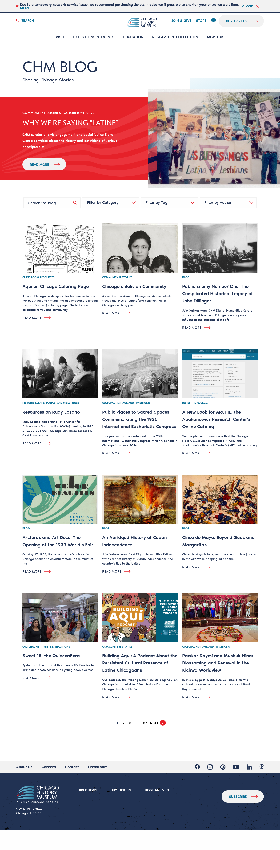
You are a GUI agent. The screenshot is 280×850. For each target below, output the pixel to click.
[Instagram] (210, 767)
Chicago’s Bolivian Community (134, 286)
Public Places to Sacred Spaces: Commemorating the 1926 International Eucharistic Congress (139, 419)
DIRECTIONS (87, 789)
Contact (72, 766)
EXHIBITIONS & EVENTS (93, 37)
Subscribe (238, 796)
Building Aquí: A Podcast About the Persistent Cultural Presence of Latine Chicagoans (139, 662)
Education (133, 37)
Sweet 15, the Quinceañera (51, 655)
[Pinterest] (222, 767)
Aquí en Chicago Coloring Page (55, 286)
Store (201, 20)
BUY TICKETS (121, 789)
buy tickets (236, 20)
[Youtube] (236, 767)
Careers (49, 766)
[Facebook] (197, 767)
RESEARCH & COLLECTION (175, 37)
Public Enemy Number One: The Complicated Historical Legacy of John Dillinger (217, 293)
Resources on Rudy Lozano (51, 411)
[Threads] (261, 767)
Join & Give (181, 20)
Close (247, 6)
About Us (24, 766)
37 (145, 722)
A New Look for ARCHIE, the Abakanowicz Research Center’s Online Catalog (216, 419)
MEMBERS (215, 37)
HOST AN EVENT (158, 789)
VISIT (60, 37)
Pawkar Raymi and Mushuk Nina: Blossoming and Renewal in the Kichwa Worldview (217, 662)
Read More (39, 164)
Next (154, 723)
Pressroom (97, 766)
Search (27, 20)
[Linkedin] (249, 767)
